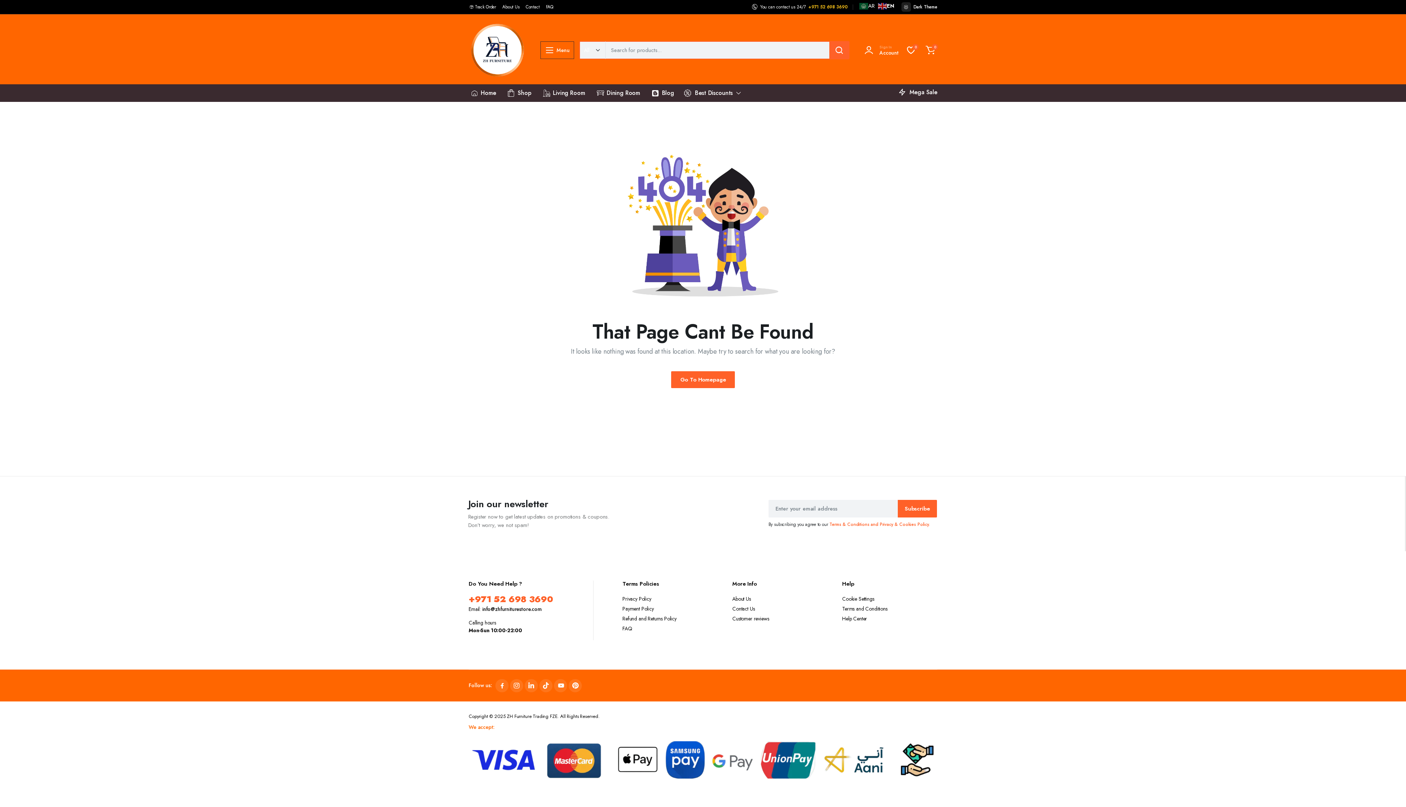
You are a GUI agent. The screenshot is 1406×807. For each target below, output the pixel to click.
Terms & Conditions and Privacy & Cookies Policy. (879, 524)
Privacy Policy (636, 599)
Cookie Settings (858, 599)
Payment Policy (638, 608)
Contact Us (743, 608)
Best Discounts (714, 93)
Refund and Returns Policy (649, 618)
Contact (533, 7)
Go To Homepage (703, 380)
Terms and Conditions (865, 608)
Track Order (485, 7)
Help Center (854, 618)
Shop (524, 93)
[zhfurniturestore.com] (497, 50)
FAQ (550, 7)
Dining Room (623, 93)
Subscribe (917, 509)
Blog (668, 93)
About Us (511, 7)
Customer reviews (750, 618)
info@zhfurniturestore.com (512, 609)
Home (488, 93)
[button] (930, 50)
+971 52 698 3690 (827, 7)
